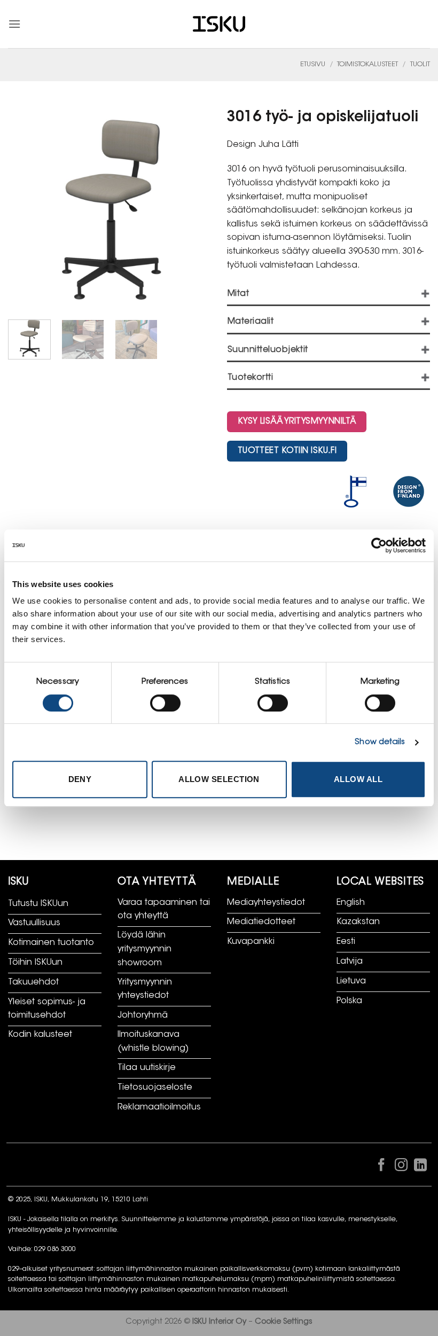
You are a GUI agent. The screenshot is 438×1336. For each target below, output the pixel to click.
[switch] (165, 703)
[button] (14, 24)
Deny (80, 779)
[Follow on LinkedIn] (420, 1167)
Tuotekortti (250, 378)
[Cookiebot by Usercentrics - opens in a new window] (379, 545)
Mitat (238, 294)
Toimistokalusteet (367, 64)
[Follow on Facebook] (381, 1167)
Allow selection (219, 779)
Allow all (358, 779)
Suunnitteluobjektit (268, 350)
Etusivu (312, 64)
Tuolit (420, 64)
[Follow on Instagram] (400, 1167)
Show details (380, 742)
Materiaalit (250, 322)
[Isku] (219, 24)
